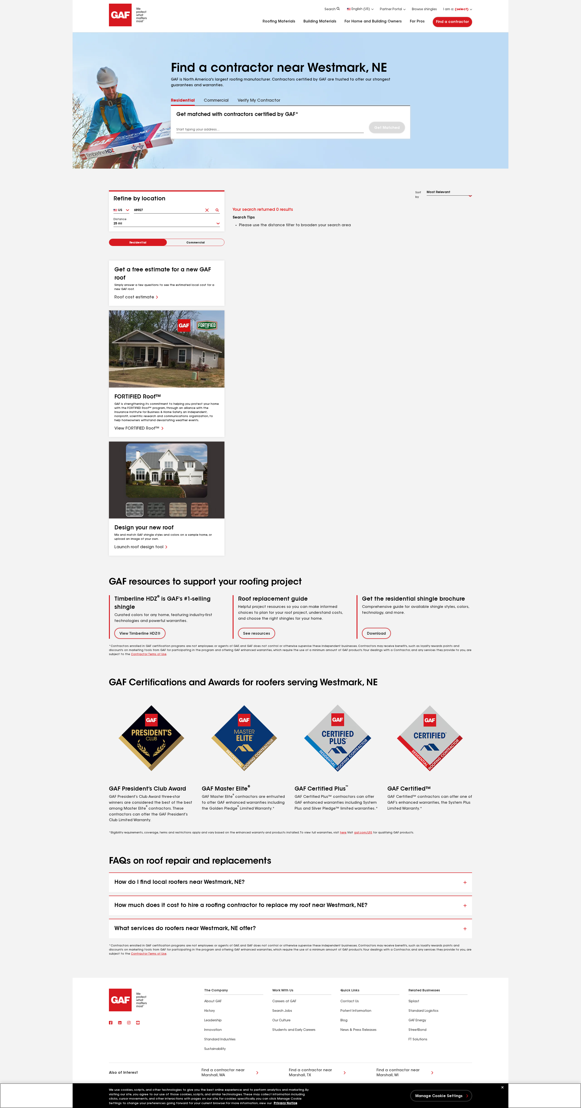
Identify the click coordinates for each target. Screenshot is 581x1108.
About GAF (213, 1001)
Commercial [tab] (216, 101)
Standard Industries (220, 1039)
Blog (343, 1020)
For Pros (417, 21)
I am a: (455, 9)
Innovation (213, 1030)
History (209, 1011)
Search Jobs (282, 1011)
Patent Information (355, 1011)
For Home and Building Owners (373, 21)
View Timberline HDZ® (139, 634)
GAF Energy (417, 1020)
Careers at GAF (284, 1001)
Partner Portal (391, 9)
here (343, 832)
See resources (256, 634)
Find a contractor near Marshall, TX (310, 1073)
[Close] (502, 1087)
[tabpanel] (290, 122)
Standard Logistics (423, 1011)
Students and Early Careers (293, 1030)
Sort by (418, 195)
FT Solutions (418, 1039)
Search (330, 9)
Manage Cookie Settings (439, 1096)
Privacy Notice (285, 1103)
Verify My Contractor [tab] (259, 101)
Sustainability (215, 1049)
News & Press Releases (358, 1030)
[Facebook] (111, 1022)
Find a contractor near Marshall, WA (223, 1073)
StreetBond (417, 1030)
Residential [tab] (183, 101)
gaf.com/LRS (363, 832)
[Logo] (128, 25)
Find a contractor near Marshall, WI (398, 1073)
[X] (120, 1022)
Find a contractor (452, 22)
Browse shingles (424, 9)
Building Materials (319, 21)
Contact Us (349, 1001)
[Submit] (217, 209)
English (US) (361, 9)
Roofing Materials (279, 21)
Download (376, 634)
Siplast (414, 1001)
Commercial (195, 242)
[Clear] (207, 209)
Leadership (213, 1020)
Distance (119, 219)
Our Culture (281, 1020)
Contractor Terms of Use (148, 654)
